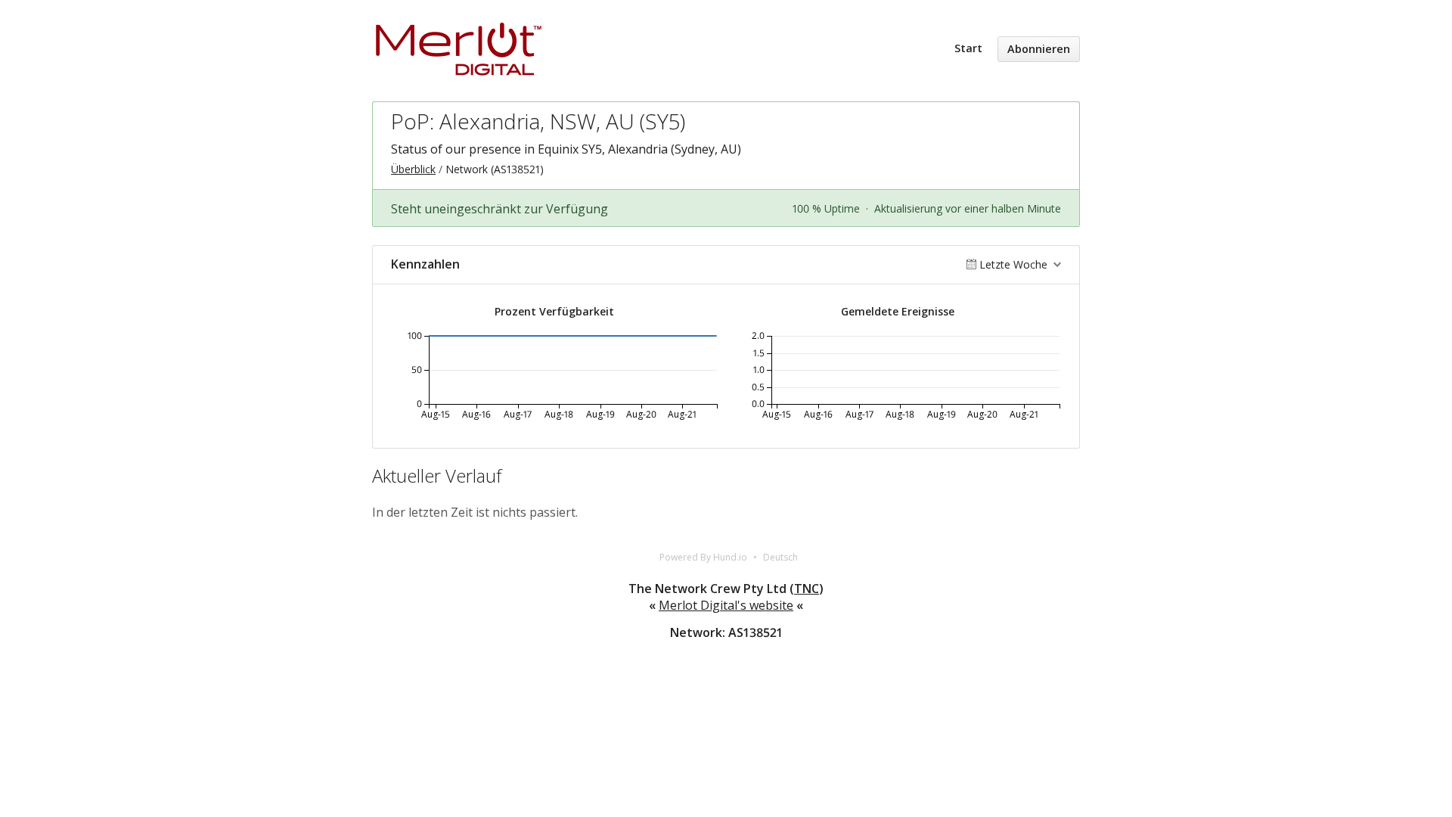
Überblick (413, 169)
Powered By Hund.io (703, 557)
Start (968, 48)
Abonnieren (1038, 49)
